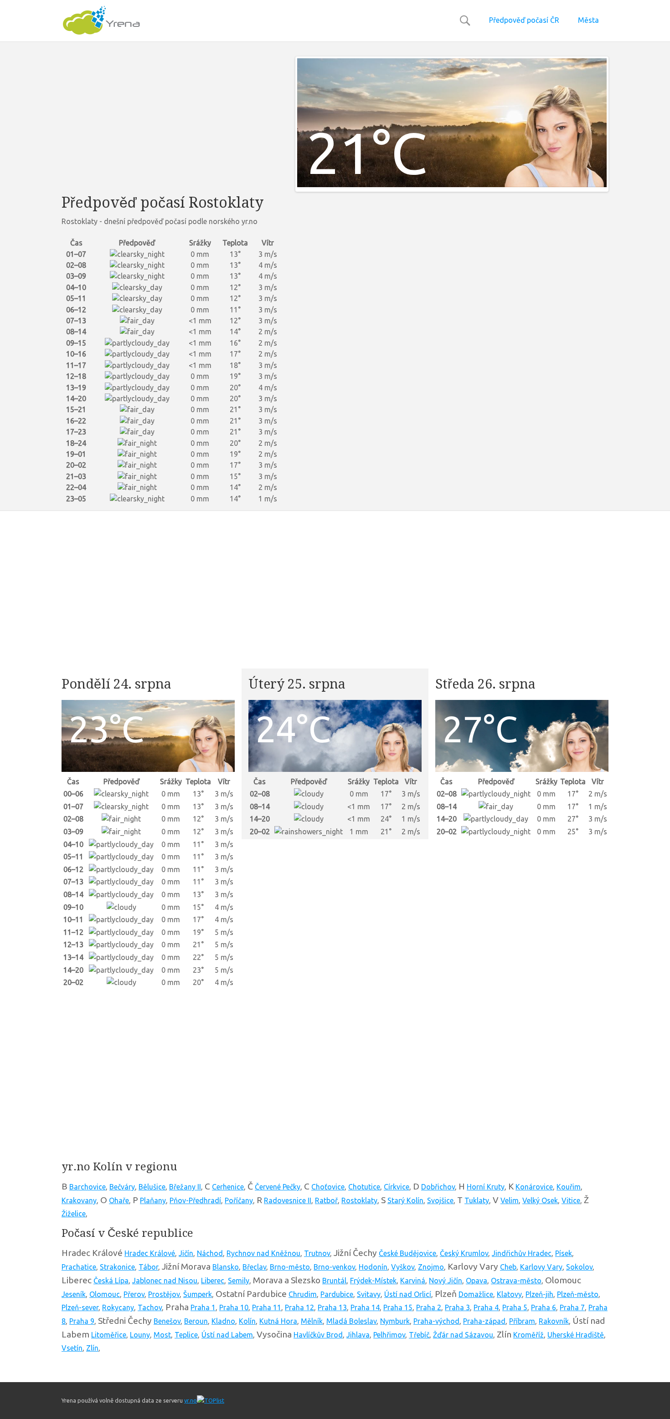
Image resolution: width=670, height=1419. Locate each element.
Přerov (134, 1294)
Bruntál (334, 1280)
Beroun (196, 1321)
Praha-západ (484, 1321)
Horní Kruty (486, 1187)
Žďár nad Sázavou (463, 1335)
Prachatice (79, 1267)
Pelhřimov (389, 1335)
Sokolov (579, 1267)
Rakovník (554, 1321)
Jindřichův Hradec (521, 1253)
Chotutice (364, 1187)
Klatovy (509, 1294)
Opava (476, 1280)
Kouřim (569, 1187)
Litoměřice (108, 1335)
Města (588, 20)
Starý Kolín (405, 1200)
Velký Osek (540, 1200)
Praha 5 (514, 1307)
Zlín (92, 1348)
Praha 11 (266, 1307)
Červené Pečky (277, 1187)
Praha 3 (457, 1307)
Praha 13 (332, 1307)
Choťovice (328, 1187)
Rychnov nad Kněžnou (263, 1253)
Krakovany (79, 1200)
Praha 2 (428, 1307)
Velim (509, 1200)
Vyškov (402, 1267)
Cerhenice (228, 1187)
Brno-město (290, 1267)
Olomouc (104, 1294)
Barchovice (87, 1187)
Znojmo (431, 1267)
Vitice (571, 1200)
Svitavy (369, 1294)
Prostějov (164, 1294)
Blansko (225, 1267)
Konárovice (534, 1187)
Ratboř (326, 1200)
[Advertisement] (172, 120)
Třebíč (419, 1335)
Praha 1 (203, 1307)
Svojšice (440, 1200)
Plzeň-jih (539, 1294)
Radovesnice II (287, 1200)
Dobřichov (438, 1187)
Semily (238, 1280)
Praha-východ (436, 1321)
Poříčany (239, 1200)
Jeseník (74, 1294)
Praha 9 (81, 1321)
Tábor (148, 1267)
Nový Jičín (445, 1280)
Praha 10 (233, 1307)
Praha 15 (397, 1307)
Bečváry (122, 1187)
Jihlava (358, 1335)
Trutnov (317, 1253)
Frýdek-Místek (373, 1280)
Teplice (186, 1335)
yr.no (190, 1400)
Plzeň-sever (80, 1307)
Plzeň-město (577, 1294)
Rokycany (118, 1307)
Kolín (247, 1321)
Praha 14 (365, 1307)
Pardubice (336, 1294)
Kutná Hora (278, 1321)
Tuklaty (476, 1200)
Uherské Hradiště (575, 1335)
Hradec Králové (149, 1253)
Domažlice (476, 1294)
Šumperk (197, 1294)
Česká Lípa (111, 1280)
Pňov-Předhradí (195, 1200)
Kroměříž (528, 1335)
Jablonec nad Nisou (164, 1280)
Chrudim (303, 1294)
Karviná (412, 1280)
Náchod (210, 1253)
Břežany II (185, 1187)
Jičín (186, 1253)
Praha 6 (543, 1307)
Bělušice (152, 1187)
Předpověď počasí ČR (524, 20)
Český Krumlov (464, 1253)
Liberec (212, 1280)
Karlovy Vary (541, 1267)
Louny (140, 1335)
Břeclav (254, 1267)
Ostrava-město (516, 1280)
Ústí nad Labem (227, 1335)
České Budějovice (407, 1253)
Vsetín (72, 1348)
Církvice (396, 1187)
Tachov (150, 1307)
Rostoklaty (359, 1200)
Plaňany (153, 1200)
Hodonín (373, 1267)
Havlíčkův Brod (318, 1335)
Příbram (522, 1321)
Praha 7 (572, 1307)
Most (162, 1335)
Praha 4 (486, 1307)
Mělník (312, 1321)
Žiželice (74, 1214)
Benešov (167, 1321)
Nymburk (395, 1321)
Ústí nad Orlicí (407, 1294)
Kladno (223, 1321)
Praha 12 (299, 1307)
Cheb (508, 1267)
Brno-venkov (334, 1267)
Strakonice (117, 1267)
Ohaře (119, 1200)
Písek (563, 1253)
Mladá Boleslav (351, 1321)
